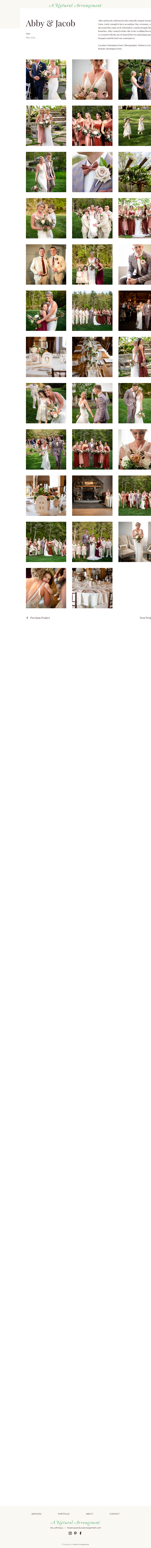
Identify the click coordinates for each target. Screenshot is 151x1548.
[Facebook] (80, 1533)
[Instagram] (70, 1533)
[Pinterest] (75, 1533)
